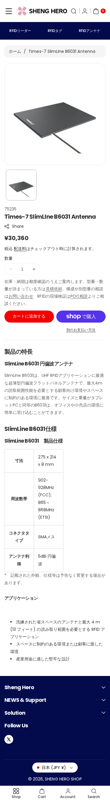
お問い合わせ (21, 296)
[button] (8, 11)
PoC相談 (79, 296)
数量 (8, 258)
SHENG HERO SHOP (63, 779)
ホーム (15, 51)
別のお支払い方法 (81, 329)
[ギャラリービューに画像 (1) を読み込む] (21, 185)
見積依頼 (54, 289)
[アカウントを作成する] (84, 11)
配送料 (20, 249)
